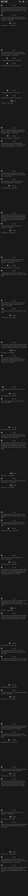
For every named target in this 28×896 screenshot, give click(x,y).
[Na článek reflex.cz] (4, 1)
